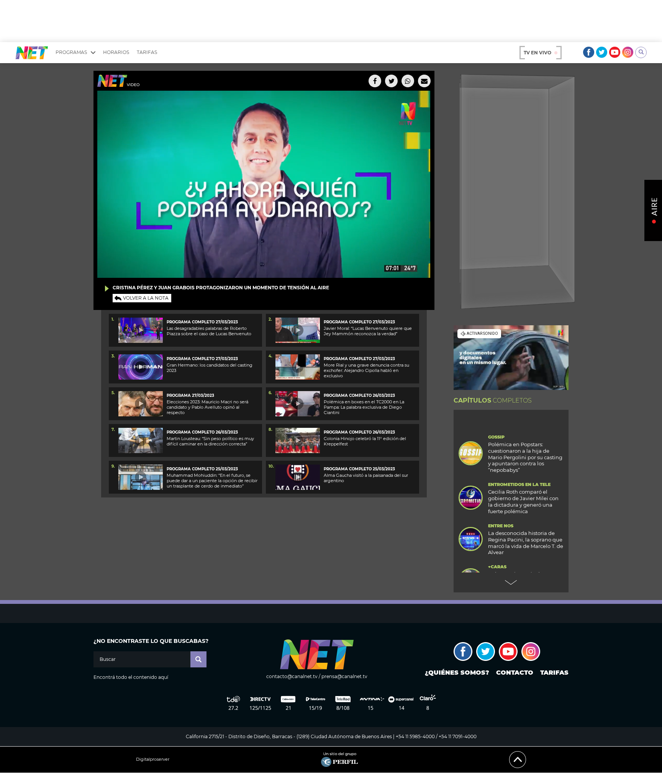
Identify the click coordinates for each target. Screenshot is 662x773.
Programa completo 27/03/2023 (202, 358)
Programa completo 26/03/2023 (202, 432)
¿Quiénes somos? (457, 672)
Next (511, 582)
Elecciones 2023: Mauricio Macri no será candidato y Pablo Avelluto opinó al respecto (207, 407)
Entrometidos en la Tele (519, 485)
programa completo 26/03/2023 (359, 395)
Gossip (496, 437)
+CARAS (497, 567)
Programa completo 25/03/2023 (202, 468)
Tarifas (147, 52)
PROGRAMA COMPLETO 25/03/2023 (359, 468)
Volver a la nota (146, 298)
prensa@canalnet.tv (344, 676)
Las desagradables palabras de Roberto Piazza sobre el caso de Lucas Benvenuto (209, 331)
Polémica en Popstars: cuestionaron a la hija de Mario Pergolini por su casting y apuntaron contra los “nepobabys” (525, 457)
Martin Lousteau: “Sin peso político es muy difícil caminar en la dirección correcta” (210, 441)
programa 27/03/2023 (190, 395)
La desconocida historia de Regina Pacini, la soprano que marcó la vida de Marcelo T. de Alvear (525, 543)
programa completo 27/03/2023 (359, 358)
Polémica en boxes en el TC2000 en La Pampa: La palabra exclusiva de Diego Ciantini (364, 407)
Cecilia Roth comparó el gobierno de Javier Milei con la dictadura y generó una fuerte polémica (523, 501)
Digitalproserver (152, 759)
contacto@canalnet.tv (292, 676)
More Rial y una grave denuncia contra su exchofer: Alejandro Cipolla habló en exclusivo (366, 370)
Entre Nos (500, 526)
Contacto (514, 672)
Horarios (116, 52)
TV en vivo (537, 52)
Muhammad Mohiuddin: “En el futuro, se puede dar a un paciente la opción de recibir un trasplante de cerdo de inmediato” (212, 481)
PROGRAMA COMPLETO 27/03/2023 (202, 322)
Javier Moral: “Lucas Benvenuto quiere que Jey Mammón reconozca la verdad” (368, 331)
